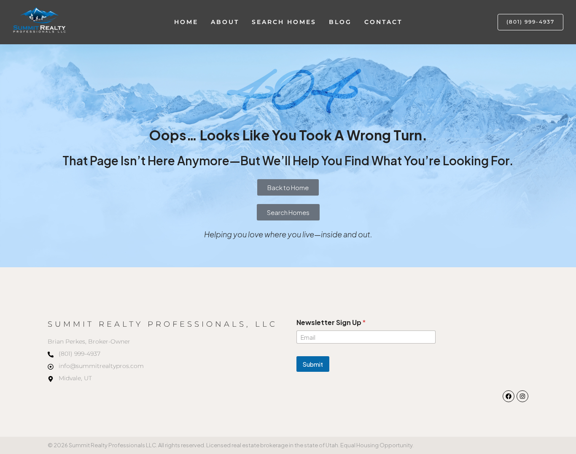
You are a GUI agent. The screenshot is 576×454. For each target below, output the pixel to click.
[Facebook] (508, 396)
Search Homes (284, 22)
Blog (340, 22)
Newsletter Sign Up (331, 322)
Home (186, 22)
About (225, 22)
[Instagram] (522, 396)
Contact (383, 22)
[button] (530, 22)
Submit (313, 364)
